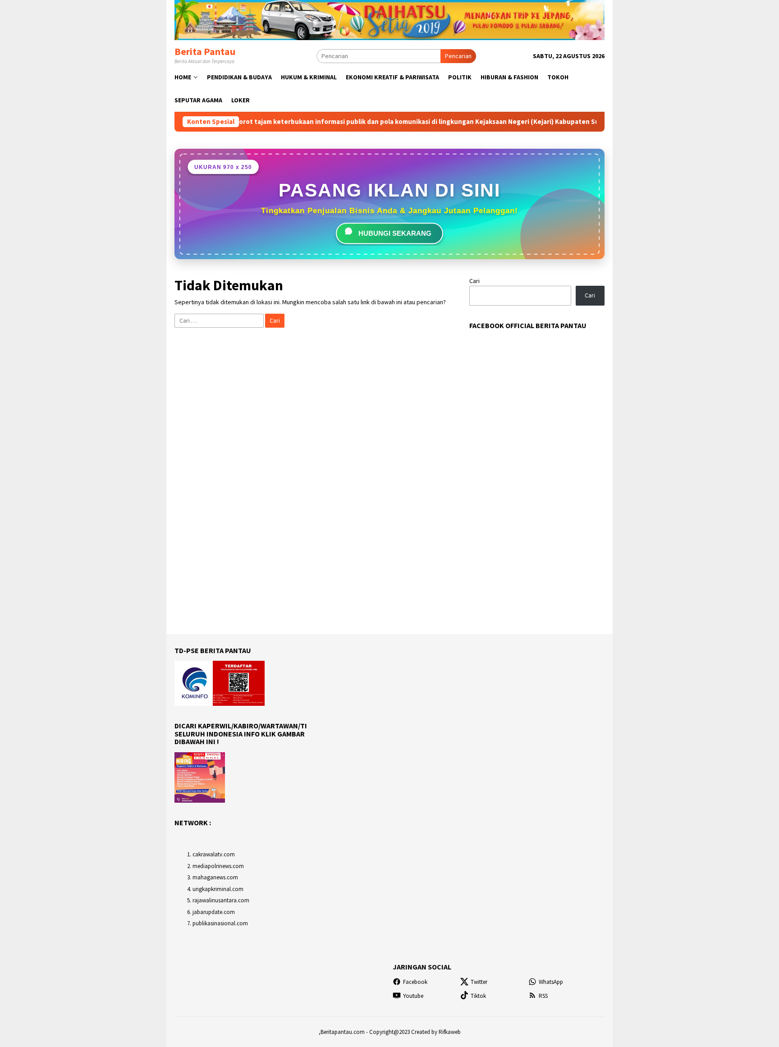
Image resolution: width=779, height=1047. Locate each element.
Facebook (415, 982)
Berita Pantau (204, 51)
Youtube (413, 996)
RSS (543, 996)
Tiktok (478, 996)
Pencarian (458, 56)
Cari (474, 281)
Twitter (479, 982)
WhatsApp (551, 982)
